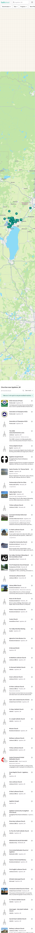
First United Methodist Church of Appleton (17, 852)
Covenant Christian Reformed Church (17, 520)
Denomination (6, 6)
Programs (22, 6)
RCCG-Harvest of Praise (17, 404)
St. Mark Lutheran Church (17, 533)
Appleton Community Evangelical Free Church (17, 814)
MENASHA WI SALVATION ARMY (17, 843)
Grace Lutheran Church (17, 679)
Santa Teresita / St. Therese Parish (17, 473)
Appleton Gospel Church (17, 461)
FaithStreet (5, 2)
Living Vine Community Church (17, 546)
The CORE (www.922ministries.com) (17, 436)
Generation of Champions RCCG (17, 414)
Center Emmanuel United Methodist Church (17, 762)
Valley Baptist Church (17, 496)
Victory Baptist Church (17, 449)
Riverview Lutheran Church (17, 824)
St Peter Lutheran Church (17, 690)
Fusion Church (17, 621)
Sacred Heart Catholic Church (17, 921)
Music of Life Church (17, 601)
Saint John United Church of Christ (17, 702)
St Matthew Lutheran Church (17, 660)
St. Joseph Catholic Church (17, 721)
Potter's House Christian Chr (17, 612)
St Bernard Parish (17, 650)
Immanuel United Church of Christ (17, 891)
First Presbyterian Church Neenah (17, 568)
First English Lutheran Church (17, 872)
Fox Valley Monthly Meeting (17, 631)
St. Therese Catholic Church (17, 902)
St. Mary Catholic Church (17, 712)
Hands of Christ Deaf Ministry (17, 862)
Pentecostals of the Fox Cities (17, 485)
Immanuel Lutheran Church (17, 578)
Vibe (15, 6)
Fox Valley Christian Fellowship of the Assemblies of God (17, 558)
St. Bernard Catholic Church (17, 670)
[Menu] (32, 2)
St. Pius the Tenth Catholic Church (17, 833)
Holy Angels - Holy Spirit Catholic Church (17, 912)
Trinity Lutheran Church (17, 507)
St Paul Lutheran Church (17, 794)
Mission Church (17, 731)
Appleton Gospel (17, 803)
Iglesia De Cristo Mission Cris (17, 641)
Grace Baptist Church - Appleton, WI (17, 775)
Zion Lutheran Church (17, 784)
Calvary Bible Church (17, 589)
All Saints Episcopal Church (17, 881)
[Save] (32, 401)
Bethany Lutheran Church (17, 740)
